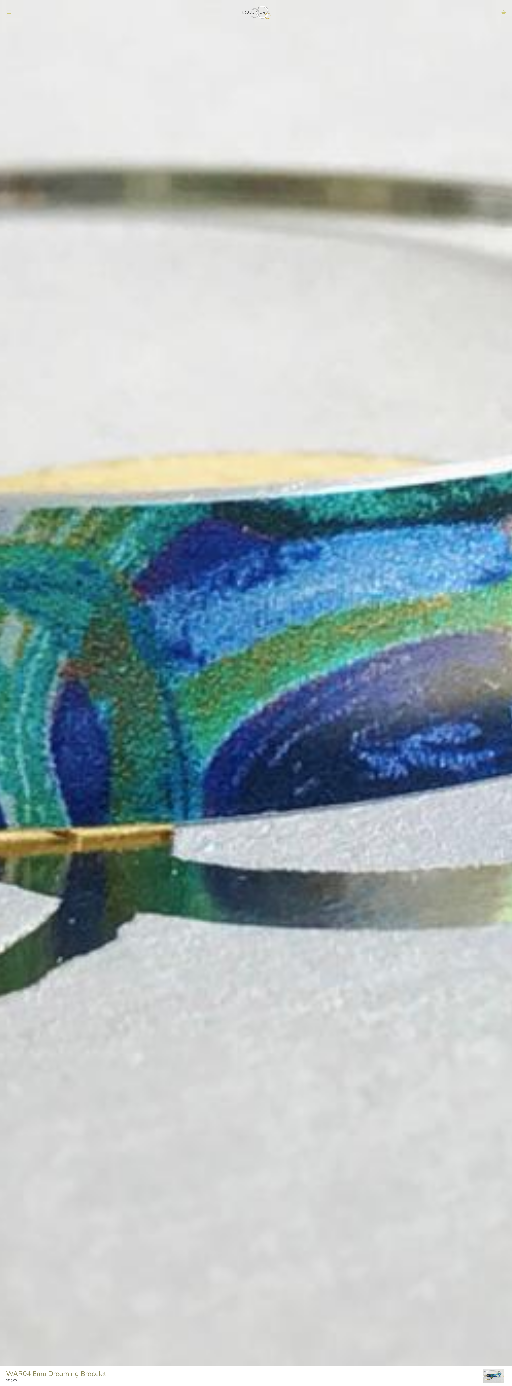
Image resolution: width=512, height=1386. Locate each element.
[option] (493, 1376)
